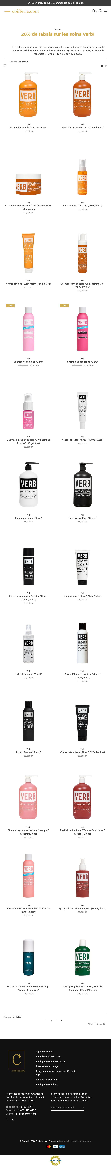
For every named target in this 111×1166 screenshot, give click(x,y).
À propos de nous (45, 1051)
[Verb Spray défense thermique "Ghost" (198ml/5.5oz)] (82, 641)
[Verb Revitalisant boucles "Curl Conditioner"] (82, 94)
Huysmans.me (85, 1141)
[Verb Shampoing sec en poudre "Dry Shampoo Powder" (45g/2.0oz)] (28, 407)
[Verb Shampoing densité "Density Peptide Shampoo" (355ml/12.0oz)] (82, 953)
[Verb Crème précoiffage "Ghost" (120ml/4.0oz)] (82, 719)
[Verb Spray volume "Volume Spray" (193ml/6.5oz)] (82, 875)
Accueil (58, 29)
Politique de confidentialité (50, 1061)
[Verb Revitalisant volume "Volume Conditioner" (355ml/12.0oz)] (82, 797)
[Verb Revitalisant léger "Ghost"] (82, 485)
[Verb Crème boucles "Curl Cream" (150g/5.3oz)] (28, 251)
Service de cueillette (47, 1079)
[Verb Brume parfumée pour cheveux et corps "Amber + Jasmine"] (28, 953)
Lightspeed (64, 1141)
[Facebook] (7, 1120)
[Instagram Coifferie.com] (13, 1120)
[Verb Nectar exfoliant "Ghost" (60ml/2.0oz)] (82, 407)
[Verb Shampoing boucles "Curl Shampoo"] (28, 94)
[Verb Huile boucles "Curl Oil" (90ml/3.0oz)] (82, 173)
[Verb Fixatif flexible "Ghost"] (28, 719)
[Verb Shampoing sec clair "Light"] (28, 329)
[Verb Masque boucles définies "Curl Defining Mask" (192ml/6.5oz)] (28, 173)
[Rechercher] (100, 11)
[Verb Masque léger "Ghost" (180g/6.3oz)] (82, 563)
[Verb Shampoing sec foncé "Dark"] (82, 329)
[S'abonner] (80, 1108)
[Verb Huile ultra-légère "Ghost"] (28, 641)
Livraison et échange (47, 1066)
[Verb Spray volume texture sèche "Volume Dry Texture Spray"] (28, 875)
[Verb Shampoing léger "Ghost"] (28, 485)
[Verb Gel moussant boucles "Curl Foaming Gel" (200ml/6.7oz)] (82, 251)
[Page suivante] (61, 1020)
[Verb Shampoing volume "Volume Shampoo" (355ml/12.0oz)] (28, 797)
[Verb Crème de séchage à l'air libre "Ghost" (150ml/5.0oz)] (28, 563)
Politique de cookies (47, 1084)
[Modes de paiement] (49, 1147)
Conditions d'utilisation (48, 1056)
